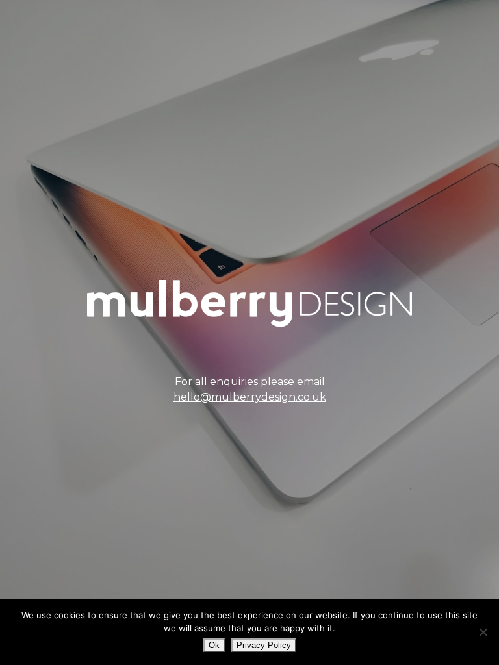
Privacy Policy (264, 645)
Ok (214, 645)
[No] (482, 631)
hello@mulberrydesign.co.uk (249, 397)
